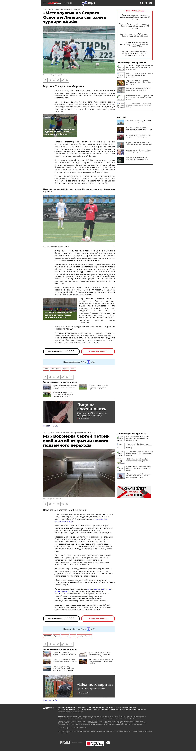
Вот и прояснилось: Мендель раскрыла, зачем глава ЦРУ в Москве (139, 128)
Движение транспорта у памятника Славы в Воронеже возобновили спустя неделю (63, 668)
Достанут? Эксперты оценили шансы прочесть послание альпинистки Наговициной (139, 67)
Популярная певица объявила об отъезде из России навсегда (137, 158)
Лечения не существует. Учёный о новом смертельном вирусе (138, 89)
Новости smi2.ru (50, 426)
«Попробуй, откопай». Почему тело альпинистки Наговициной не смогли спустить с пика (138, 475)
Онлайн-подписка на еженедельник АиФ (121, 707)
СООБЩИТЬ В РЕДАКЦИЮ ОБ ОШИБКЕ (70, 712)
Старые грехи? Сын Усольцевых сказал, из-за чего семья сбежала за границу (139, 445)
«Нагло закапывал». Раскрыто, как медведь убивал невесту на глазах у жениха (139, 105)
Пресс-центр (82, 707)
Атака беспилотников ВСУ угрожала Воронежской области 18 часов (135, 35)
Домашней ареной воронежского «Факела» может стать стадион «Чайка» (65, 387)
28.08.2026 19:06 (48, 433)
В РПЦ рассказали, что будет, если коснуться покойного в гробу (138, 136)
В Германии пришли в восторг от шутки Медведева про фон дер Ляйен (139, 143)
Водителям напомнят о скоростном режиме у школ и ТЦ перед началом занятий (64, 654)
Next (110, 216)
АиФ (60, 75)
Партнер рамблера (77, 742)
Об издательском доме (66, 707)
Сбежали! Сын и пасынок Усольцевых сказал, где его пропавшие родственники (139, 75)
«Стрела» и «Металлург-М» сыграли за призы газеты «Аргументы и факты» (98, 387)
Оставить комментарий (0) (98, 351)
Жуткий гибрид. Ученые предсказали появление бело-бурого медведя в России (139, 453)
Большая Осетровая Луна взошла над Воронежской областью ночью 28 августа (135, 26)
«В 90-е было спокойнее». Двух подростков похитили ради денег (138, 460)
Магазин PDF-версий (96, 707)
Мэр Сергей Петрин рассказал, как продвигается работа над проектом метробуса (100, 654)
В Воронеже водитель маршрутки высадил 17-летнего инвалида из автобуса (101, 661)
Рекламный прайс (84, 709)
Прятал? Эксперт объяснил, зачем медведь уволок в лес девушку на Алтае (138, 468)
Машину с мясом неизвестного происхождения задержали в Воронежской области (135, 53)
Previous (48, 216)
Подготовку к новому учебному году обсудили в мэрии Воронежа (65, 660)
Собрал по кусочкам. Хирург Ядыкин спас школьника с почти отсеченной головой (139, 97)
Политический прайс (101, 709)
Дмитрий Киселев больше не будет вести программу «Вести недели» (138, 151)
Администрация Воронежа (52, 499)
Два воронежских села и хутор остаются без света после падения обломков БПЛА (134, 44)
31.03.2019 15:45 (48, 9)
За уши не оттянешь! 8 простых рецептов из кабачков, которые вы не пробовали (139, 82)
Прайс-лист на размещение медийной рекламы (128, 709)
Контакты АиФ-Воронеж (67, 709)
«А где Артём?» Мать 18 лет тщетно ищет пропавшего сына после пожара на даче (138, 438)
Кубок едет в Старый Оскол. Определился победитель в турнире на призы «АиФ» (63, 394)
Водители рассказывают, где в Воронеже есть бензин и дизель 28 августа (135, 17)
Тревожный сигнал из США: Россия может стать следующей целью (138, 121)
